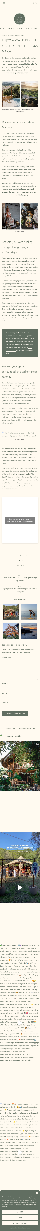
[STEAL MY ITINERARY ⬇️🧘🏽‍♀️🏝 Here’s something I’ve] (20, 1023)
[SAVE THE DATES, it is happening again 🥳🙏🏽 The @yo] (20, 887)
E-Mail (5, 693)
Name (5, 683)
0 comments (20, 566)
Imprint (28, 1228)
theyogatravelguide (28, 728)
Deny (20, 1217)
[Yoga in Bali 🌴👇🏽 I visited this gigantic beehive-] (20, 786)
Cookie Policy (13, 1228)
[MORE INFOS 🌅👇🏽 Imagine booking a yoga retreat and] (20, 1152)
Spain (23, 36)
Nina (28, 303)
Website (5, 703)
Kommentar (7, 657)
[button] (37, 1193)
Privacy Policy (22, 1228)
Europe (17, 36)
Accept (20, 1212)
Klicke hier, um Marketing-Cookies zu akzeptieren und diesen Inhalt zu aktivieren (20, 520)
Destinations (9, 36)
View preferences (20, 1223)
